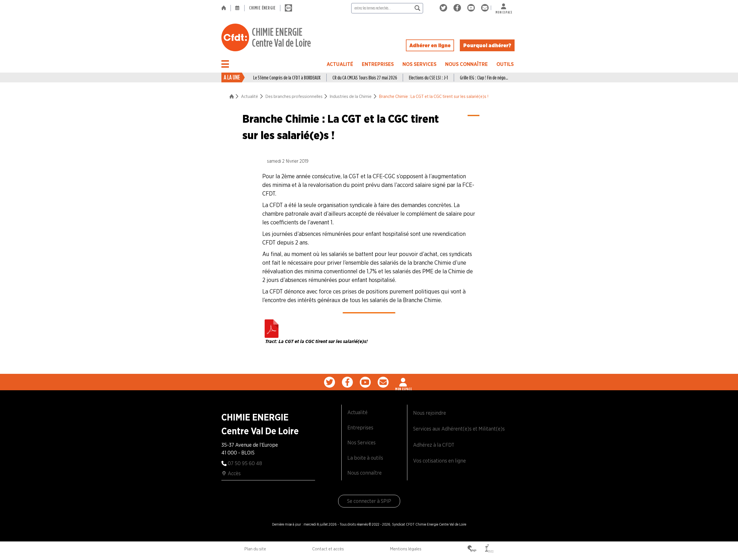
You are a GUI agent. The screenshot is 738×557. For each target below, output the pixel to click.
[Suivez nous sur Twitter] (444, 7)
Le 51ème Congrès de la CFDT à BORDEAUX (287, 78)
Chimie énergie (262, 8)
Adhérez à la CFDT (433, 445)
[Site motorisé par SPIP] (472, 549)
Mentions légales (405, 549)
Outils (505, 64)
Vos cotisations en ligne (439, 461)
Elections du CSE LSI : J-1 (428, 78)
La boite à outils (365, 458)
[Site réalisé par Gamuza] (489, 549)
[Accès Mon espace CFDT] (403, 382)
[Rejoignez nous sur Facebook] (458, 7)
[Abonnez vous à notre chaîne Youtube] (472, 7)
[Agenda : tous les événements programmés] (237, 8)
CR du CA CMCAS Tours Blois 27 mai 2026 (364, 78)
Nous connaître (466, 64)
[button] (225, 64)
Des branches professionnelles (294, 96)
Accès (234, 473)
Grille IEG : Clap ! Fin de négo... (484, 78)
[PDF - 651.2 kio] (271, 327)
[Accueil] (225, 8)
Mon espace (504, 11)
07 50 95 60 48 (245, 463)
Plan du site (255, 549)
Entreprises (378, 64)
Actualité (340, 64)
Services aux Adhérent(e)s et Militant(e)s (459, 429)
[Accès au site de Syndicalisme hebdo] (288, 8)
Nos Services (419, 64)
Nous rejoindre (429, 413)
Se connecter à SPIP (369, 501)
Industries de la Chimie (351, 96)
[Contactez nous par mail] (485, 7)
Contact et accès (328, 549)
